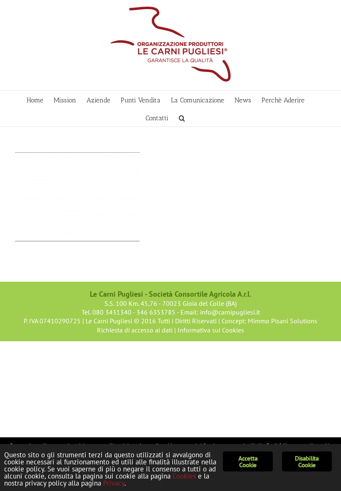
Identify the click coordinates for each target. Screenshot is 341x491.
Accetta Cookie (247, 461)
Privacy (113, 483)
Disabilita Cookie (307, 461)
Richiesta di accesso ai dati (135, 330)
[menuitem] (35, 100)
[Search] (182, 117)
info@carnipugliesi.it (230, 312)
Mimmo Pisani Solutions (282, 321)
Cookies (184, 476)
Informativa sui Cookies (211, 330)
